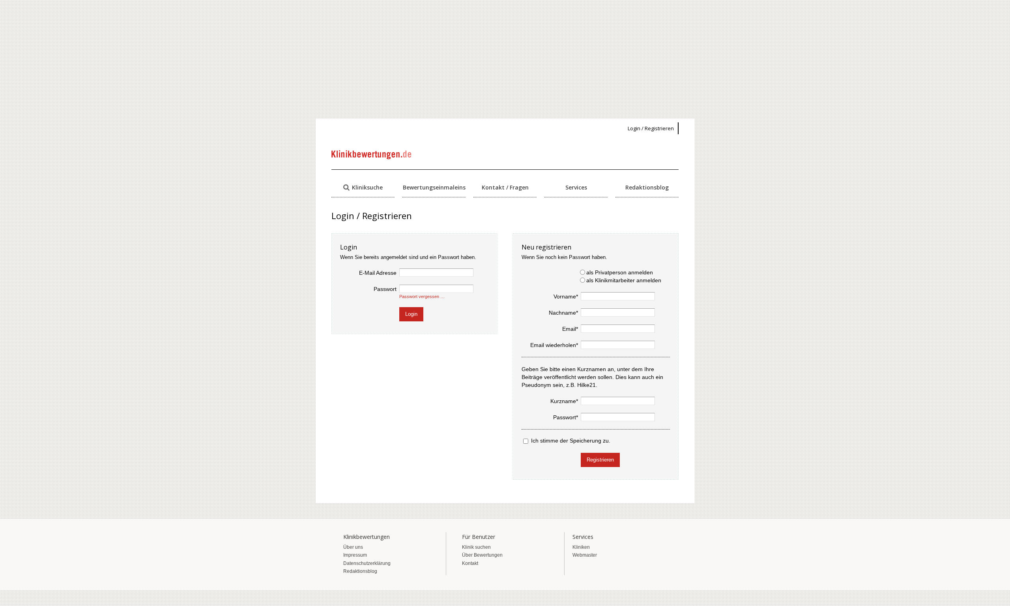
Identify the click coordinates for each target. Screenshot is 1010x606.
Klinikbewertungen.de (371, 155)
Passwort (385, 289)
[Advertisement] (505, 59)
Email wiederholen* (554, 345)
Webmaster (584, 555)
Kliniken (581, 547)
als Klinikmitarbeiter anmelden (623, 280)
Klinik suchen (476, 547)
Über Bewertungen (482, 555)
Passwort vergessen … (422, 296)
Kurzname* (564, 401)
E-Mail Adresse (378, 273)
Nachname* (563, 313)
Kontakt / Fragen (505, 187)
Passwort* (565, 417)
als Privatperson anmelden (619, 272)
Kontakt (470, 563)
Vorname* (566, 296)
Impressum (355, 555)
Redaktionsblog (647, 187)
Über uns (353, 547)
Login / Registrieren (651, 128)
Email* (570, 329)
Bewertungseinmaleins (434, 187)
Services (576, 187)
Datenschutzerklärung (367, 563)
